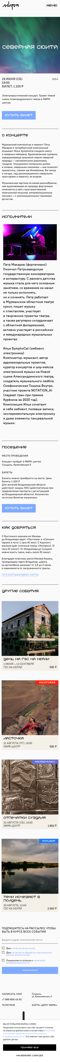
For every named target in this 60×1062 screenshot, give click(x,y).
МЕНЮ (52, 5)
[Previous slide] (8, 242)
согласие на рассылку (23, 948)
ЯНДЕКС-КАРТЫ (29, 574)
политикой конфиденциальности (25, 961)
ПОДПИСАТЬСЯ (30, 970)
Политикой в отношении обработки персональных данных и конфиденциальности (29, 1034)
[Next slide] (52, 242)
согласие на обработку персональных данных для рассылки (29, 953)
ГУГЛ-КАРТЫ (9, 574)
